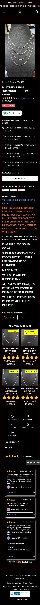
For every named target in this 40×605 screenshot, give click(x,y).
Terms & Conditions (14, 583)
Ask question (30, 98)
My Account (12, 419)
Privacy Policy (28, 583)
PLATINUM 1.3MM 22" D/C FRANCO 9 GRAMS (19, 155)
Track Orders (27, 419)
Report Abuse (25, 590)
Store (12, 82)
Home (4, 82)
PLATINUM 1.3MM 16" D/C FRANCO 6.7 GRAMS (20, 129)
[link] (20, 6)
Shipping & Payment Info (11, 586)
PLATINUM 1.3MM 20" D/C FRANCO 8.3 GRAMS (20, 146)
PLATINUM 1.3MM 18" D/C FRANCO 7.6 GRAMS (20, 138)
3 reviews (21, 98)
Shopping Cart (27, 427)
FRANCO (20, 82)
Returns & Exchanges (30, 586)
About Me (14, 590)
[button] (20, 12)
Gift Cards (12, 436)
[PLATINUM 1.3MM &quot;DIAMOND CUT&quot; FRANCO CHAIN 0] (20, 50)
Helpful (10, 492)
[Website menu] (4, 12)
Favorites (12, 427)
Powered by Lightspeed (20, 599)
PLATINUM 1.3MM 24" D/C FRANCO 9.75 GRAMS (21, 163)
